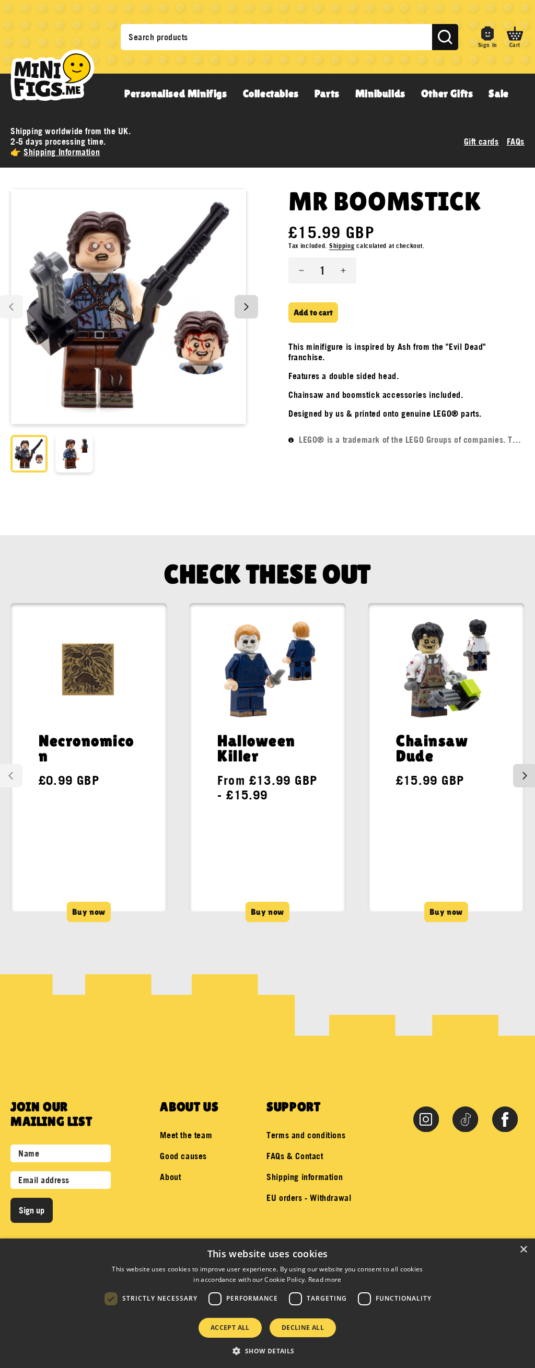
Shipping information (304, 1177)
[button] (515, 37)
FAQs (516, 141)
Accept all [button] (230, 1327)
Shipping (342, 246)
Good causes (183, 1156)
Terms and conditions (305, 1135)
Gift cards (481, 141)
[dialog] (267, 1303)
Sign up (31, 1210)
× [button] (523, 1250)
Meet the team (186, 1135)
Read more (325, 1279)
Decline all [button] (303, 1327)
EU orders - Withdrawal (308, 1198)
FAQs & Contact (294, 1156)
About (170, 1177)
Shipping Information (62, 152)
